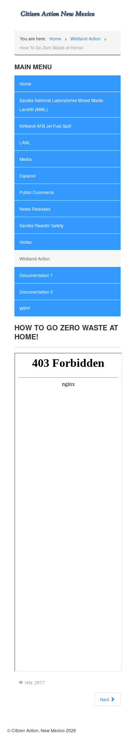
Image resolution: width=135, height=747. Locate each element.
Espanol (27, 175)
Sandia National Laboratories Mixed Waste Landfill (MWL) (61, 104)
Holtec (25, 242)
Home (25, 83)
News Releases (34, 209)
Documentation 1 (36, 275)
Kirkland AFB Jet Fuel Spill (45, 126)
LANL (25, 142)
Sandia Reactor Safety (41, 225)
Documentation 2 (36, 292)
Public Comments (36, 192)
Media (25, 159)
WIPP (24, 308)
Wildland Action (34, 258)
